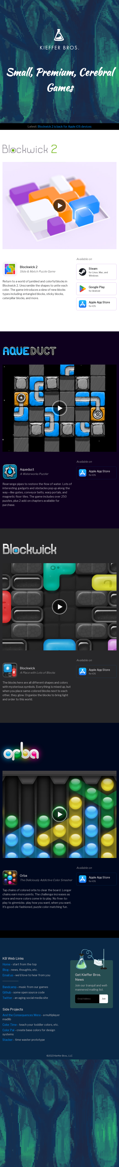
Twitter (7, 997)
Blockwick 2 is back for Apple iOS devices (64, 126)
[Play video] (59, 205)
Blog (5, 969)
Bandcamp (9, 987)
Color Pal (8, 1030)
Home (6, 964)
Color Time (9, 1024)
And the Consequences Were (21, 1015)
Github (6, 992)
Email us (7, 975)
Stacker (7, 1039)
